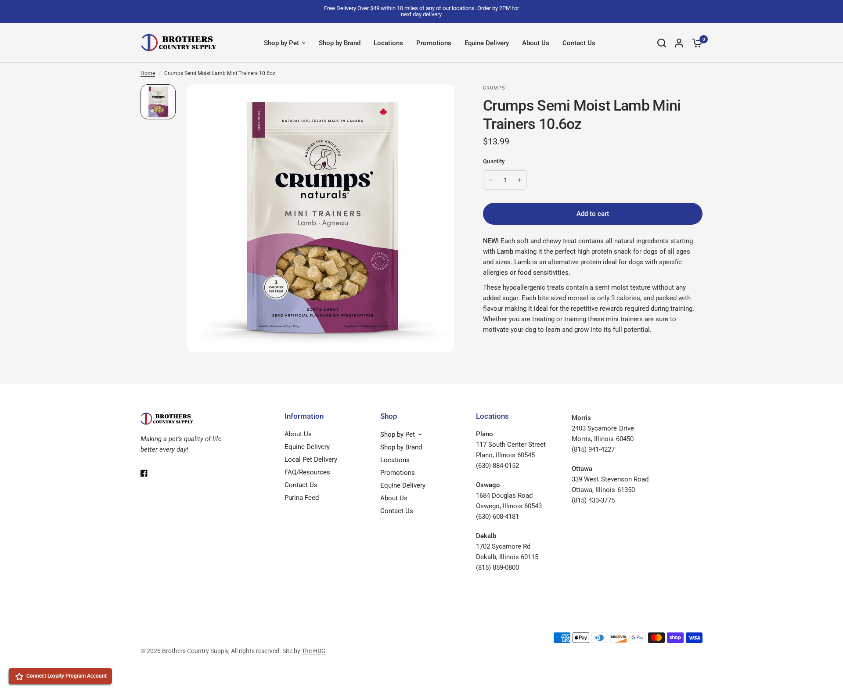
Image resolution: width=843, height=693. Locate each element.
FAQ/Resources (307, 472)
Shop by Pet (281, 43)
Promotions (433, 43)
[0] (695, 43)
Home (147, 73)
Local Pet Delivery (311, 459)
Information (304, 416)
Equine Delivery (487, 43)
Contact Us (578, 43)
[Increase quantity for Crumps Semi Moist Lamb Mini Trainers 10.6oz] (519, 180)
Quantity (493, 161)
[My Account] (679, 43)
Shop (388, 416)
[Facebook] (150, 473)
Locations (388, 43)
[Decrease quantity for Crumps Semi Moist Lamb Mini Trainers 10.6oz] (490, 180)
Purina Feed (302, 498)
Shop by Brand (339, 43)
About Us (535, 43)
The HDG (314, 650)
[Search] (661, 43)
